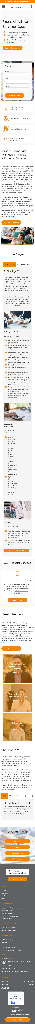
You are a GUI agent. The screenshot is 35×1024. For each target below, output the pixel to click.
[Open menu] (3, 6)
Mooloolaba (8, 177)
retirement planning (21, 591)
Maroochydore (28, 175)
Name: (7, 71)
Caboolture (13, 175)
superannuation (11, 589)
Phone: (7, 78)
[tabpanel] (17, 411)
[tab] (9, 264)
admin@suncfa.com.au (9, 958)
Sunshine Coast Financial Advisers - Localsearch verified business (16, 998)
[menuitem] (17, 891)
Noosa (20, 175)
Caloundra (4, 175)
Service (7, 86)
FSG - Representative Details (11, 950)
